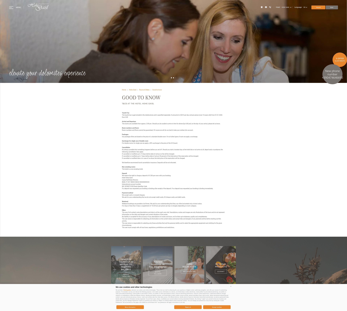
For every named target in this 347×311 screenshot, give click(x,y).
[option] (173, 41)
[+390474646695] (269, 6)
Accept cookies (217, 307)
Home (124, 90)
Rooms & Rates (144, 90)
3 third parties (127, 290)
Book (331, 7)
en (304, 7)
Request (318, 7)
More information (130, 307)
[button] (230, 286)
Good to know (157, 90)
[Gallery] (265, 6)
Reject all (188, 307)
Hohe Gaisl (38, 7)
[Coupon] (261, 6)
